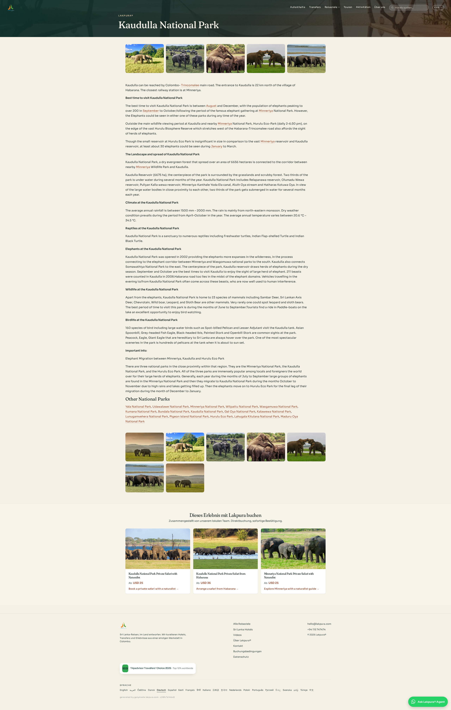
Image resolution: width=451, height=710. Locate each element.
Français (190, 690)
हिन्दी (199, 690)
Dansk (151, 690)
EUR (438, 7)
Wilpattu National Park (242, 406)
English (124, 690)
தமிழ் (296, 690)
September (151, 111)
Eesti (181, 690)
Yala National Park (138, 406)
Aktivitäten (363, 7)
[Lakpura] (11, 7)
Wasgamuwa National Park (279, 406)
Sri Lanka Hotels (243, 629)
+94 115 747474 (316, 629)
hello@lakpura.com (319, 623)
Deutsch (161, 690)
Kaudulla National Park (207, 411)
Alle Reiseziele (241, 623)
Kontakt (238, 645)
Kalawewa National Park (274, 411)
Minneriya (266, 111)
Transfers (315, 7)
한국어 (224, 690)
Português (257, 690)
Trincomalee (190, 85)
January (216, 146)
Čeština (141, 690)
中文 (311, 690)
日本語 (216, 690)
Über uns (379, 7)
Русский (269, 690)
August (211, 106)
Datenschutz (241, 656)
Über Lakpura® (242, 640)
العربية (132, 690)
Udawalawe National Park (170, 406)
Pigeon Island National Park (189, 416)
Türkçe (303, 690)
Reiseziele (332, 7)
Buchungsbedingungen (247, 651)
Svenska (287, 690)
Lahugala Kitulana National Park (256, 416)
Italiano (207, 690)
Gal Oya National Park (239, 411)
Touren (348, 7)
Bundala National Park (173, 411)
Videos (237, 635)
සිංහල (278, 690)
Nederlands (235, 690)
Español (172, 690)
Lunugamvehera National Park (146, 416)
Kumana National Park (141, 411)
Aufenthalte (297, 7)
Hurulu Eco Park (221, 416)
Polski (246, 690)
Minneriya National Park (207, 406)
